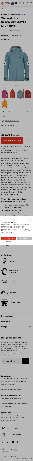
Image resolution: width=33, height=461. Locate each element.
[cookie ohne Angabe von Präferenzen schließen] (31, 219)
